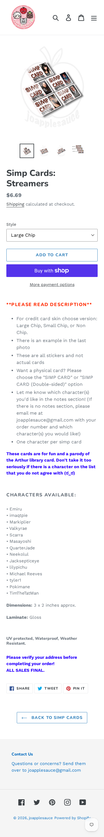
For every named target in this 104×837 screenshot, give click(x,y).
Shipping (15, 204)
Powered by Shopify (72, 818)
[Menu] (94, 17)
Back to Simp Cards (56, 717)
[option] (26, 151)
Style (11, 224)
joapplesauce (41, 818)
